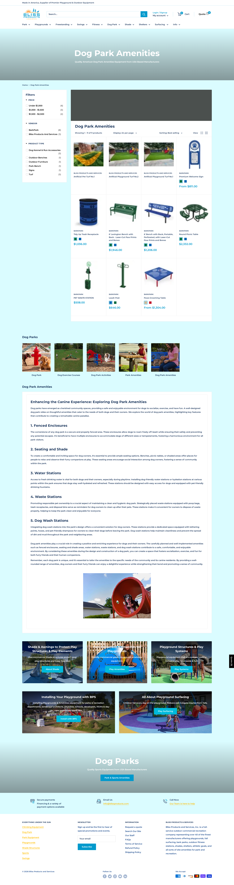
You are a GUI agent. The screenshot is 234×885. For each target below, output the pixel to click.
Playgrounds (41, 24)
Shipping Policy (133, 852)
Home (25, 85)
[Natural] (145, 302)
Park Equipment (30, 837)
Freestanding (62, 24)
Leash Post (114, 298)
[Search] (144, 14)
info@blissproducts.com (116, 803)
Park (24, 24)
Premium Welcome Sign (191, 176)
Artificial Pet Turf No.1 (84, 176)
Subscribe (87, 846)
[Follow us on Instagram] (115, 876)
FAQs (128, 839)
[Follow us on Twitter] (110, 876)
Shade (128, 24)
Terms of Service (133, 844)
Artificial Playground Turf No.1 (158, 176)
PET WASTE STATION (84, 298)
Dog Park (112, 24)
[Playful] (150, 302)
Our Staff (129, 835)
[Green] (181, 181)
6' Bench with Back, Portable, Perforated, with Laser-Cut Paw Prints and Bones (158, 237)
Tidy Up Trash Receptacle (86, 234)
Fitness (96, 24)
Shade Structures (31, 848)
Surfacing (160, 24)
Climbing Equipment (33, 827)
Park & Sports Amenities (117, 777)
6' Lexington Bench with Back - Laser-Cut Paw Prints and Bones (122, 237)
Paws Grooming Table (155, 298)
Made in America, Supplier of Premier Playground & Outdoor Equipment (58, 2)
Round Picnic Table (188, 234)
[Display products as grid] (206, 133)
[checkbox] (46, 105)
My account (159, 15)
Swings (80, 24)
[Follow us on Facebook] (105, 876)
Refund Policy (132, 848)
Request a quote (133, 827)
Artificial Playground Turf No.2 (123, 176)
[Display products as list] (202, 133)
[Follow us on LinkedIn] (125, 876)
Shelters (143, 24)
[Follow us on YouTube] (120, 876)
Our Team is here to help (182, 803)
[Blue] (185, 181)
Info (175, 24)
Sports (25, 853)
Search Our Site (133, 831)
